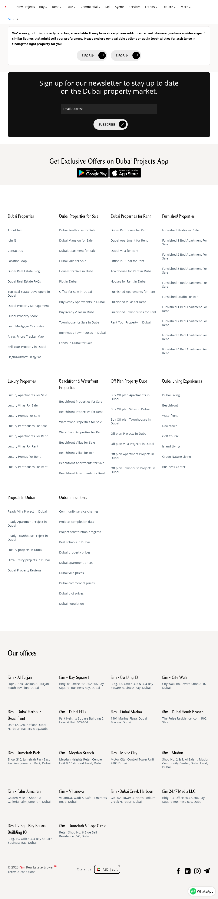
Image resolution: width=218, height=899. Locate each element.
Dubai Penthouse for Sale (77, 230)
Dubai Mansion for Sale (76, 240)
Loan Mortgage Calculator (26, 326)
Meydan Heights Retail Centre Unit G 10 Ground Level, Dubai (80, 758)
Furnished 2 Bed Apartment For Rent (184, 323)
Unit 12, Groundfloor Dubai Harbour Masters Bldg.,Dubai (28, 720)
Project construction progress (80, 532)
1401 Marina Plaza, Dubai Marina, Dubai (129, 717)
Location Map (17, 261)
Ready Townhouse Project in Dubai (28, 538)
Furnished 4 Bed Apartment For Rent (184, 351)
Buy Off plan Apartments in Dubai (130, 397)
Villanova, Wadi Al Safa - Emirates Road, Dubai (83, 797)
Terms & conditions (21, 872)
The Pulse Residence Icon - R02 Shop (184, 717)
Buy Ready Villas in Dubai (77, 312)
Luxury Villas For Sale (23, 405)
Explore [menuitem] (167, 7)
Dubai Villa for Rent (124, 251)
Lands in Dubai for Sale (75, 343)
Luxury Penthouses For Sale (27, 426)
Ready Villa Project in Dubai (27, 511)
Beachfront (170, 405)
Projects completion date (77, 522)
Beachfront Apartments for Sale (81, 463)
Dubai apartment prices (76, 563)
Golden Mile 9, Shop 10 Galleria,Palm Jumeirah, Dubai (29, 797)
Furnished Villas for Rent (128, 302)
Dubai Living (171, 395)
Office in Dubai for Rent (127, 261)
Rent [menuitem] (55, 7)
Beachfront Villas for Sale (77, 442)
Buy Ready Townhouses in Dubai (82, 333)
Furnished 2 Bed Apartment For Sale (184, 256)
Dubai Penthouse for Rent (129, 230)
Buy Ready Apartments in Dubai (82, 302)
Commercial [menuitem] (89, 7)
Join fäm (13, 240)
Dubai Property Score (23, 316)
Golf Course (170, 436)
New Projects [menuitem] (25, 7)
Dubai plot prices (71, 593)
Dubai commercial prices (77, 583)
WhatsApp (205, 891)
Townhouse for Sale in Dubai (79, 322)
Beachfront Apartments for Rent (82, 473)
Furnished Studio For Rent (180, 297)
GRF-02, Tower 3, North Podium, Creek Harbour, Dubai (133, 797)
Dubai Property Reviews (25, 570)
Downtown (169, 426)
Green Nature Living (176, 457)
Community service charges (79, 511)
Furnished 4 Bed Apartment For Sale (184, 284)
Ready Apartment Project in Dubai (27, 523)
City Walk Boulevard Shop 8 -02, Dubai (184, 683)
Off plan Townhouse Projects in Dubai (133, 470)
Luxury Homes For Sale (24, 416)
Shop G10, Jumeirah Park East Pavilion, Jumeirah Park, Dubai (29, 758)
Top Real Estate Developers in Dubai (29, 293)
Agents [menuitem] (120, 7)
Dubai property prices (74, 552)
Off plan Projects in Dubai (129, 434)
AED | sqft (109, 869)
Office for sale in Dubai (75, 292)
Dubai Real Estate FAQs (24, 281)
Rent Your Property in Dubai (131, 322)
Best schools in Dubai (74, 542)
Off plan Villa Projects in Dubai (132, 444)
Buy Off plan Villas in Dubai (130, 409)
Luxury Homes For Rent (24, 457)
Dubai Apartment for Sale (77, 251)
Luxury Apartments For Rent (28, 436)
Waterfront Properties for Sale (80, 422)
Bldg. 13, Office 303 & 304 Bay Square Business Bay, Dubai (132, 683)
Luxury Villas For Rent (23, 446)
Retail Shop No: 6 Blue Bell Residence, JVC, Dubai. (82, 831)
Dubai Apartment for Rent (129, 240)
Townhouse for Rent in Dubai (131, 271)
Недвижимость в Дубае (25, 357)
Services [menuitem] (135, 7)
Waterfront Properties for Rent (81, 432)
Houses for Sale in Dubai (76, 271)
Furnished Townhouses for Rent (133, 312)
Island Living (171, 446)
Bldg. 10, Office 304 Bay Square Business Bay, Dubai (30, 834)
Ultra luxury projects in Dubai (29, 560)
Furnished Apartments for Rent (133, 292)
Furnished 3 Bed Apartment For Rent (184, 337)
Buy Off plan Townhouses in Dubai (131, 421)
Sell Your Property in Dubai (27, 347)
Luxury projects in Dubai (25, 550)
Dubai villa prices (71, 573)
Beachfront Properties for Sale (80, 402)
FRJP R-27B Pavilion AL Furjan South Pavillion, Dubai (28, 683)
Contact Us (15, 251)
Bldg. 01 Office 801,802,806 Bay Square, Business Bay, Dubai (81, 683)
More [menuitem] (184, 7)
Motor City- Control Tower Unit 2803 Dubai (132, 758)
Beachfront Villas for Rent (77, 453)
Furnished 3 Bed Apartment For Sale (184, 270)
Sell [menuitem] (107, 7)
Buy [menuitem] (41, 7)
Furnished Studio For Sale (180, 230)
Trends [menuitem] (150, 7)
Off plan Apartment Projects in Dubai (132, 456)
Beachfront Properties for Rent (81, 412)
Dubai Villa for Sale (72, 261)
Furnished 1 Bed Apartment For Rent (184, 309)
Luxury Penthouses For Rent (27, 467)
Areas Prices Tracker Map (26, 336)
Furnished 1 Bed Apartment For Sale (184, 242)
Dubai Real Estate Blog (24, 271)
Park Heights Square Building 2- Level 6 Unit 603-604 (82, 717)
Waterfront (170, 416)
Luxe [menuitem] (69, 7)
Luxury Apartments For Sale (27, 395)
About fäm (15, 230)
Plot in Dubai (68, 281)
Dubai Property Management (28, 306)
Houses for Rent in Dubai (128, 281)
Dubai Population (71, 604)
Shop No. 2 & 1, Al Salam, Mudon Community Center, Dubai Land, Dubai (185, 760)
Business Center (173, 467)
